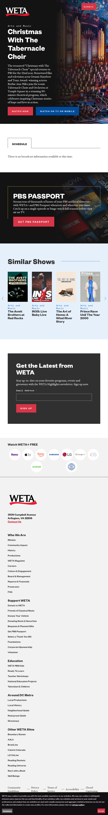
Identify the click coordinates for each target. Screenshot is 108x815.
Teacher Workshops (18, 676)
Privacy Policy (35, 789)
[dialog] (54, 803)
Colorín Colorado (16, 749)
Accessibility (72, 789)
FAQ (10, 591)
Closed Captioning (92, 789)
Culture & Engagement (19, 571)
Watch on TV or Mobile (57, 111)
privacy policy (78, 804)
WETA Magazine (16, 560)
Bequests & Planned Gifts (21, 626)
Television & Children (19, 686)
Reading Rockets (16, 760)
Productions (14, 555)
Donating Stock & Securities (22, 621)
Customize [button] (7, 810)
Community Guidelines (14, 789)
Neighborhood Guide (18, 710)
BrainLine (13, 744)
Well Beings (14, 775)
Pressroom (13, 586)
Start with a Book (16, 770)
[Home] (17, 12)
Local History (15, 705)
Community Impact (18, 545)
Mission (12, 539)
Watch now (20, 111)
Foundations (14, 641)
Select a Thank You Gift (20, 636)
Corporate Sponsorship (20, 647)
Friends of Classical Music (21, 610)
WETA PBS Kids (16, 665)
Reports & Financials (18, 581)
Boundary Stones (17, 734)
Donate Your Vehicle (18, 615)
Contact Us (14, 521)
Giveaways (13, 720)
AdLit (11, 739)
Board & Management (19, 576)
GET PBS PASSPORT (34, 221)
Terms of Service (52, 789)
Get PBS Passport (17, 631)
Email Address (25, 390)
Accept (101, 810)
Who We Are (17, 535)
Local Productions (17, 700)
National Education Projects (22, 681)
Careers (12, 565)
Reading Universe (17, 765)
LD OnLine (13, 755)
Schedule (19, 144)
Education (15, 661)
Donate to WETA (16, 605)
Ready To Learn (16, 670)
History (11, 550)
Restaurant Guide (17, 715)
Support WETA (19, 600)
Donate (89, 6)
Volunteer (13, 652)
